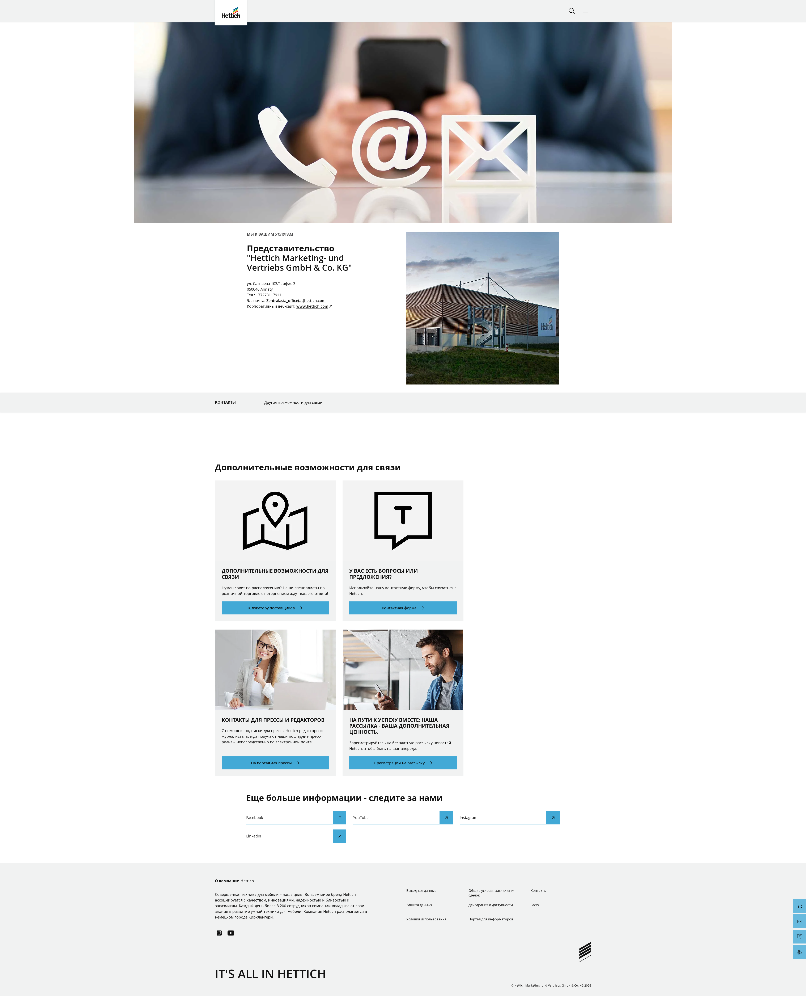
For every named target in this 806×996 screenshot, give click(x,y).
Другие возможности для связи (293, 402)
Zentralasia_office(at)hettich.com (296, 300)
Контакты (225, 402)
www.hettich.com (312, 306)
